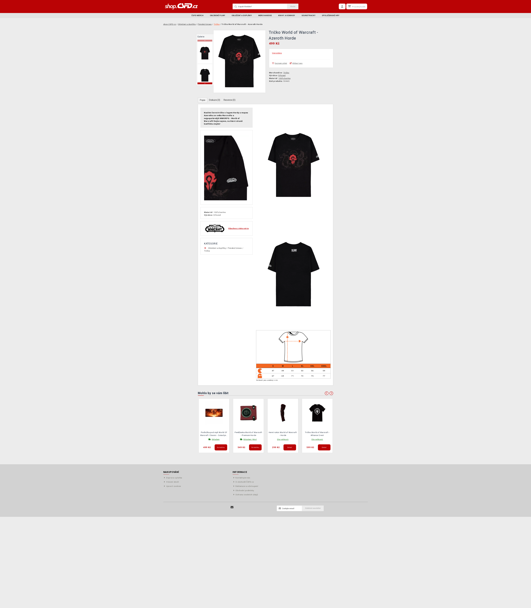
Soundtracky (309, 15)
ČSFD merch (198, 15)
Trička (207, 251)
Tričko (286, 73)
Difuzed (282, 75)
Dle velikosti (283, 439)
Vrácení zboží (172, 482)
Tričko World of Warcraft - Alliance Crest (317, 433)
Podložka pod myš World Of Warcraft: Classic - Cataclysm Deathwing (214, 434)
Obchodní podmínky (244, 490)
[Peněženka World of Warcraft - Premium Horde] (248, 413)
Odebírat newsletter (313, 508)
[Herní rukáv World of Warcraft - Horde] (283, 413)
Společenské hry (330, 15)
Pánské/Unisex (235, 248)
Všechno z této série (238, 228)
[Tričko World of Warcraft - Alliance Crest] (317, 413)
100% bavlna (284, 78)
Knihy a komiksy (286, 15)
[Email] (232, 507)
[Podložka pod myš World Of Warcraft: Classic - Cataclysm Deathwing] (214, 413)
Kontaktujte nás (242, 478)
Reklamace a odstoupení (246, 486)
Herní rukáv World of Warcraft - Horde (283, 433)
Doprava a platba (174, 478)
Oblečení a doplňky (242, 15)
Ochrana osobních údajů (246, 494)
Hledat (292, 6)
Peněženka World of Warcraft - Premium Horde (248, 433)
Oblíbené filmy (217, 15)
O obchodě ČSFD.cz (244, 482)
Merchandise (265, 15)
